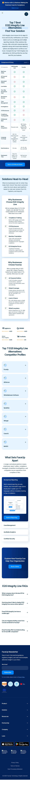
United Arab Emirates (7, 744)
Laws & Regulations (7, 725)
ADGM (3, 757)
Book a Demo (15, 566)
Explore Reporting (11, 517)
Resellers (4, 731)
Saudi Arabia (5, 748)
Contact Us (5, 733)
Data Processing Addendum (15, 769)
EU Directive (5, 752)
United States (5, 740)
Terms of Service (15, 766)
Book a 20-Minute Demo (15, 164)
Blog (3, 720)
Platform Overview (7, 707)
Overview (4, 727)
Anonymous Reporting (8, 712)
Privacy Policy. (21, 677)
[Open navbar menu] (26, 14)
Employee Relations (7, 718)
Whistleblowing (6, 714)
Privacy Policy (15, 762)
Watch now (15, 8)
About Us (4, 738)
